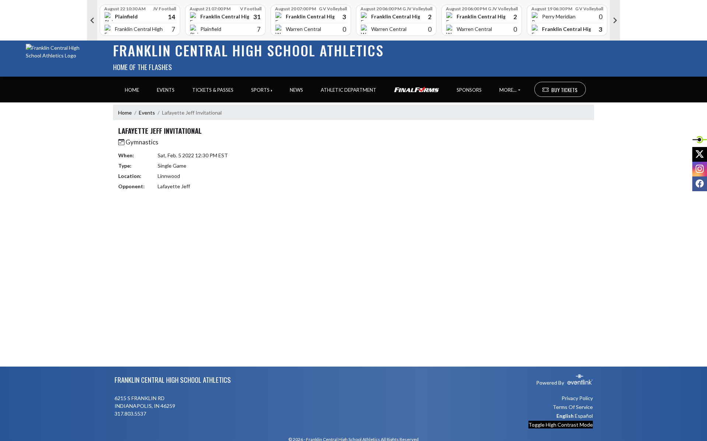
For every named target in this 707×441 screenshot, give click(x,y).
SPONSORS (469, 90)
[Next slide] (615, 20)
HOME (132, 90)
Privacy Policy (577, 398)
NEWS (296, 90)
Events (147, 112)
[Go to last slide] (92, 20)
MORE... (508, 90)
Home (125, 112)
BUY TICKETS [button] (564, 90)
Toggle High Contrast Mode (560, 424)
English (565, 416)
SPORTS (260, 90)
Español (584, 416)
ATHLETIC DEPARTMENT (348, 90)
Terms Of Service (573, 407)
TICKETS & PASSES (212, 90)
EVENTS (166, 90)
